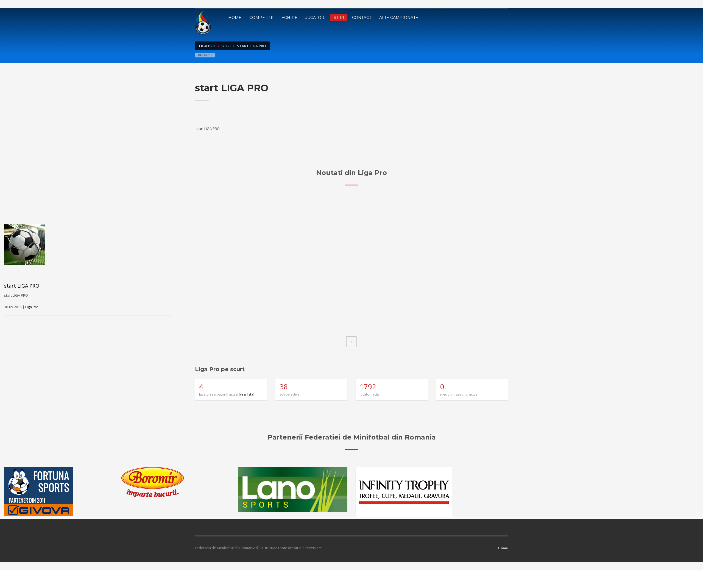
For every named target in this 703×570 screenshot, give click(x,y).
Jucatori (315, 17)
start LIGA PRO (21, 285)
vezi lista (246, 394)
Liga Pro (207, 45)
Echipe (289, 17)
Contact (361, 17)
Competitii (261, 17)
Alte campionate (398, 17)
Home (234, 17)
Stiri (339, 17)
